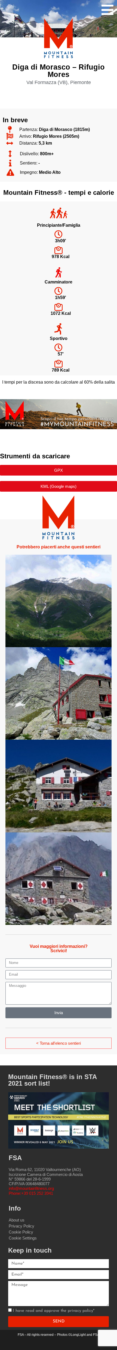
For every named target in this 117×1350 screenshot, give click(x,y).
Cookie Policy (21, 1232)
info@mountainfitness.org (31, 1188)
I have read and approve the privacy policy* (53, 1311)
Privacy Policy (21, 1226)
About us (16, 1220)
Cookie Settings (23, 1238)
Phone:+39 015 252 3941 (31, 1193)
